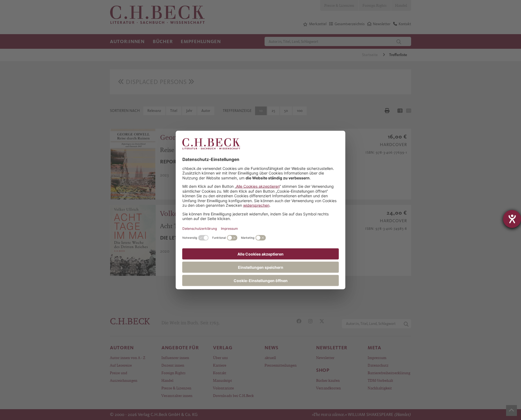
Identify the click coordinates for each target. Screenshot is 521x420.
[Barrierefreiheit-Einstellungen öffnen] (512, 219)
